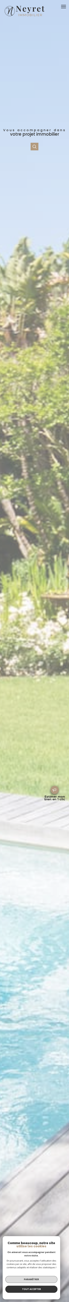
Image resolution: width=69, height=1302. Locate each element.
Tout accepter (31, 1289)
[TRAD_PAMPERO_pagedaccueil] (24, 17)
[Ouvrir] (34, 146)
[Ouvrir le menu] (64, 6)
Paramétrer (31, 1279)
